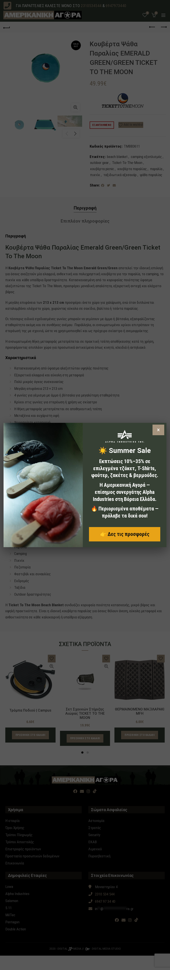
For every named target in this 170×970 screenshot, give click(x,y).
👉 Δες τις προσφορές (124, 534)
